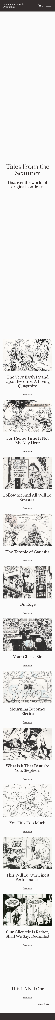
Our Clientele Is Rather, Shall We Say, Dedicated (27, 934)
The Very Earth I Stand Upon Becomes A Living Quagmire (27, 381)
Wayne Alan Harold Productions (13, 5)
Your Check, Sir (27, 657)
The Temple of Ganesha (27, 552)
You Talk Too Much (27, 823)
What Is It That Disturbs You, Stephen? (27, 768)
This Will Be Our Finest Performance (27, 877)
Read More (27, 394)
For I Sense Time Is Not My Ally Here (27, 440)
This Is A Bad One (27, 989)
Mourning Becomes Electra (27, 711)
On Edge (27, 604)
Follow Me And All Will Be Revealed (27, 497)
